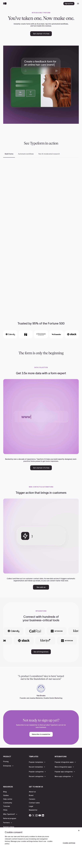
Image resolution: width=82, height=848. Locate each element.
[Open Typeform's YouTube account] (39, 815)
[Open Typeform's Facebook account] (30, 815)
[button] (8, 765)
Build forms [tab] (9, 154)
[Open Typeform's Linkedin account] (43, 815)
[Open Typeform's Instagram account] (36, 815)
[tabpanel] (41, 234)
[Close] (79, 830)
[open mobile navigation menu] (78, 3)
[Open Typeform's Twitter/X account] (33, 815)
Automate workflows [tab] (26, 154)
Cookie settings (69, 843)
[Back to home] (5, 3)
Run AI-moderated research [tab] (49, 154)
